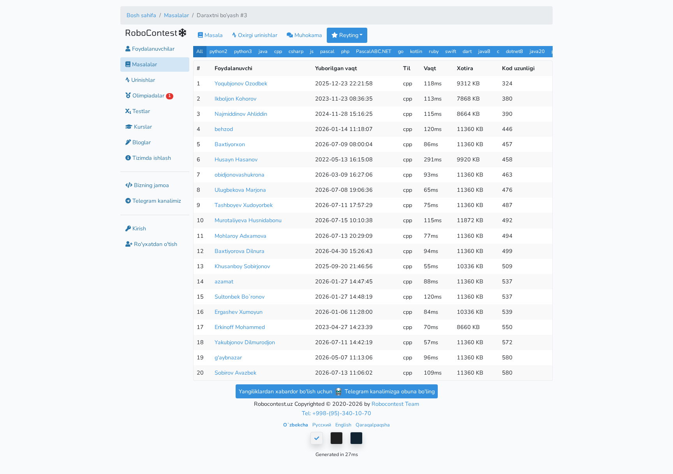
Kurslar (142, 127)
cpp (278, 51)
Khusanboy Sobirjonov (242, 266)
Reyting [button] (348, 35)
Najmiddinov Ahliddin (241, 114)
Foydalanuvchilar (152, 49)
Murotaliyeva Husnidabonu (248, 220)
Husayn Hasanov (236, 159)
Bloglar (141, 142)
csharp (296, 51)
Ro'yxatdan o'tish (154, 244)
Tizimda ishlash (151, 158)
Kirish (138, 228)
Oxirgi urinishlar (256, 35)
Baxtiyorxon (230, 144)
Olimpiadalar (151, 95)
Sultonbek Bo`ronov (239, 297)
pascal (327, 51)
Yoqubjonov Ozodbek (241, 83)
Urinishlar (142, 80)
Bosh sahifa (141, 15)
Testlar (140, 111)
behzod (224, 129)
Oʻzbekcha (296, 424)
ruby (434, 51)
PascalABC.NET (373, 51)
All (199, 51)
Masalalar (176, 15)
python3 (243, 51)
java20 (537, 51)
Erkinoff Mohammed (240, 327)
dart (467, 51)
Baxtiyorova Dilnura (239, 251)
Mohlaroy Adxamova (240, 236)
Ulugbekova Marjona (240, 190)
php (345, 51)
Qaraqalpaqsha (373, 424)
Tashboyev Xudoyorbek (244, 205)
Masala (213, 35)
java (263, 51)
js (312, 51)
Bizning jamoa (150, 185)
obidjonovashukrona (239, 175)
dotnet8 (514, 51)
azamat (224, 281)
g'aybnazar (228, 357)
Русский (322, 424)
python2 (218, 51)
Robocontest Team (395, 404)
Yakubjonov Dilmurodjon (245, 342)
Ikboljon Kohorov (235, 99)
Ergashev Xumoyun (239, 312)
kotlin (416, 51)
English (343, 424)
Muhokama (307, 35)
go (400, 51)
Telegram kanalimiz (156, 201)
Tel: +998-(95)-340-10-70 (336, 413)
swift (450, 51)
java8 (484, 51)
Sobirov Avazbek (235, 373)
